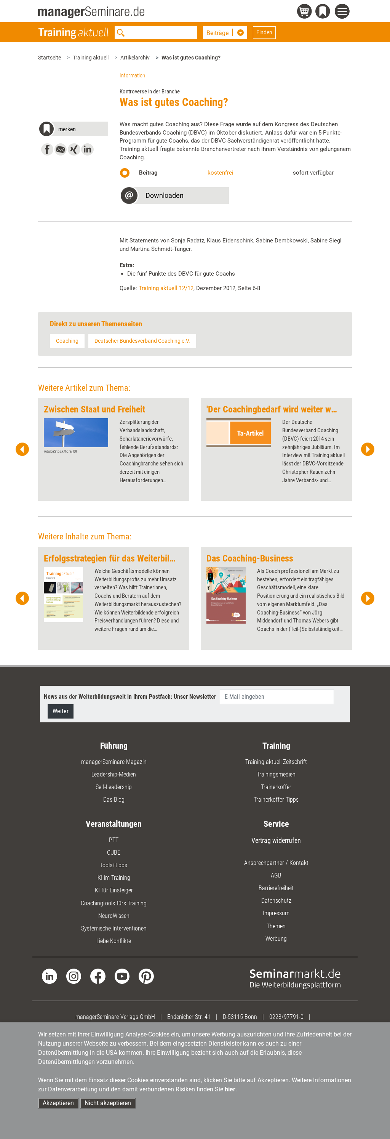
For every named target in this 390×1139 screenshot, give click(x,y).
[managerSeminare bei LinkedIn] (49, 975)
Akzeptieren (58, 1103)
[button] (73, 130)
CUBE (113, 852)
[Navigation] (343, 12)
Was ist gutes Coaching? (191, 58)
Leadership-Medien (113, 774)
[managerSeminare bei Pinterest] (146, 975)
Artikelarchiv (135, 58)
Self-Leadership (114, 787)
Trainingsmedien (276, 774)
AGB (276, 875)
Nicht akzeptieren (108, 1103)
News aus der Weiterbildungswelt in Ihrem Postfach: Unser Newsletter (130, 696)
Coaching (67, 341)
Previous (22, 449)
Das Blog (114, 799)
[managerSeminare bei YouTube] (122, 975)
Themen (276, 926)
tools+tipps (114, 865)
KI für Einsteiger (114, 890)
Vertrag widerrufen (276, 840)
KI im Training (114, 877)
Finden (264, 32)
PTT (113, 840)
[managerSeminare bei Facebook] (97, 975)
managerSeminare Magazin (114, 761)
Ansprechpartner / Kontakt (276, 862)
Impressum (276, 913)
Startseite (49, 58)
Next (367, 449)
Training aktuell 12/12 (166, 288)
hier (230, 1089)
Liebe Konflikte (113, 941)
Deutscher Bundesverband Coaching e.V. (142, 341)
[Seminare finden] (295, 978)
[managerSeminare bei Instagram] (73, 975)
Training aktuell (91, 58)
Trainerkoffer (276, 787)
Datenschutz (276, 900)
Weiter (61, 711)
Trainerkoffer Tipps (276, 799)
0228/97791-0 (286, 1016)
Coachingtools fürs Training (114, 903)
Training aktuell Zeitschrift (276, 761)
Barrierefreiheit (276, 888)
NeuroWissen (113, 915)
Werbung (276, 938)
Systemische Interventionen (114, 928)
